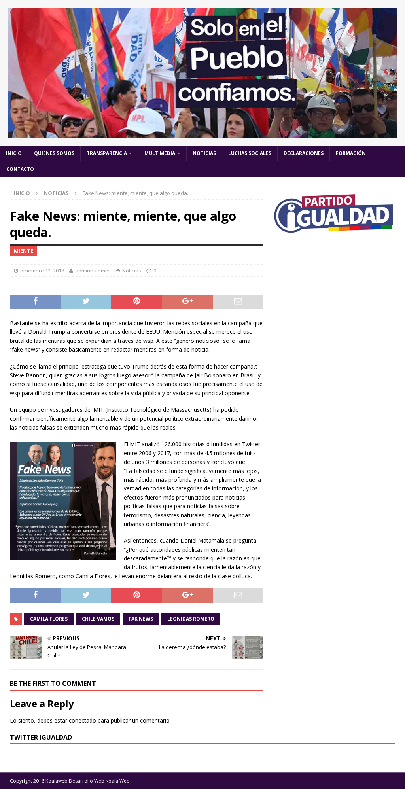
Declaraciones (304, 153)
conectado (82, 720)
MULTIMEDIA (159, 153)
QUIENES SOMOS (54, 153)
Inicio (14, 153)
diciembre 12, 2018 (42, 270)
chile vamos (98, 618)
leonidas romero (190, 618)
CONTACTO (20, 169)
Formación (351, 153)
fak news (141, 618)
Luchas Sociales (249, 153)
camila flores (49, 618)
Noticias (204, 153)
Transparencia (107, 153)
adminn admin (92, 270)
